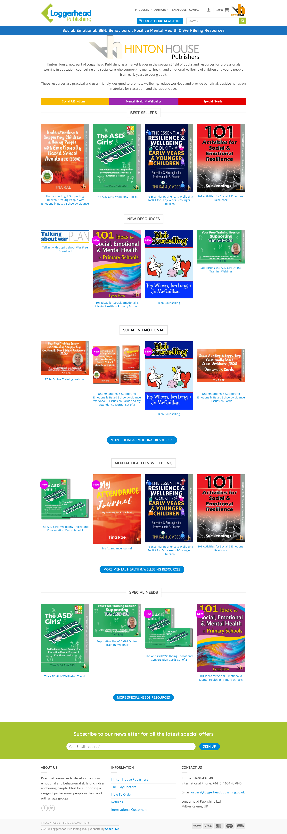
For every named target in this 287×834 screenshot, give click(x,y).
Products (142, 9)
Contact (195, 9)
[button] (209, 9)
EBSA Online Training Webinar (65, 379)
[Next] (245, 169)
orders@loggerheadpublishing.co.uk (218, 792)
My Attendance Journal (117, 548)
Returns (117, 802)
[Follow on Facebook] (44, 808)
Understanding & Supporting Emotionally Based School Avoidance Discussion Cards (221, 397)
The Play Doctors (123, 787)
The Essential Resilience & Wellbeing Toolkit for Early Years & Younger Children (169, 200)
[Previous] (41, 169)
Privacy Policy (50, 822)
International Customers (129, 809)
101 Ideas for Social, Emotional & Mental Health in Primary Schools (117, 304)
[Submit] (242, 21)
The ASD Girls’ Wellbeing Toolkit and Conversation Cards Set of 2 (65, 528)
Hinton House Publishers (129, 779)
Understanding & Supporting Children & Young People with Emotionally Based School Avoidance (65, 199)
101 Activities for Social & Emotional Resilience (221, 198)
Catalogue (179, 9)
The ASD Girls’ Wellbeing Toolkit (117, 197)
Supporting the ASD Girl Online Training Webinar (221, 269)
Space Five (112, 829)
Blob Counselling (169, 303)
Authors (160, 9)
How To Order (121, 794)
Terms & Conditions (76, 822)
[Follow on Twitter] (51, 808)
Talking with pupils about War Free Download (65, 249)
